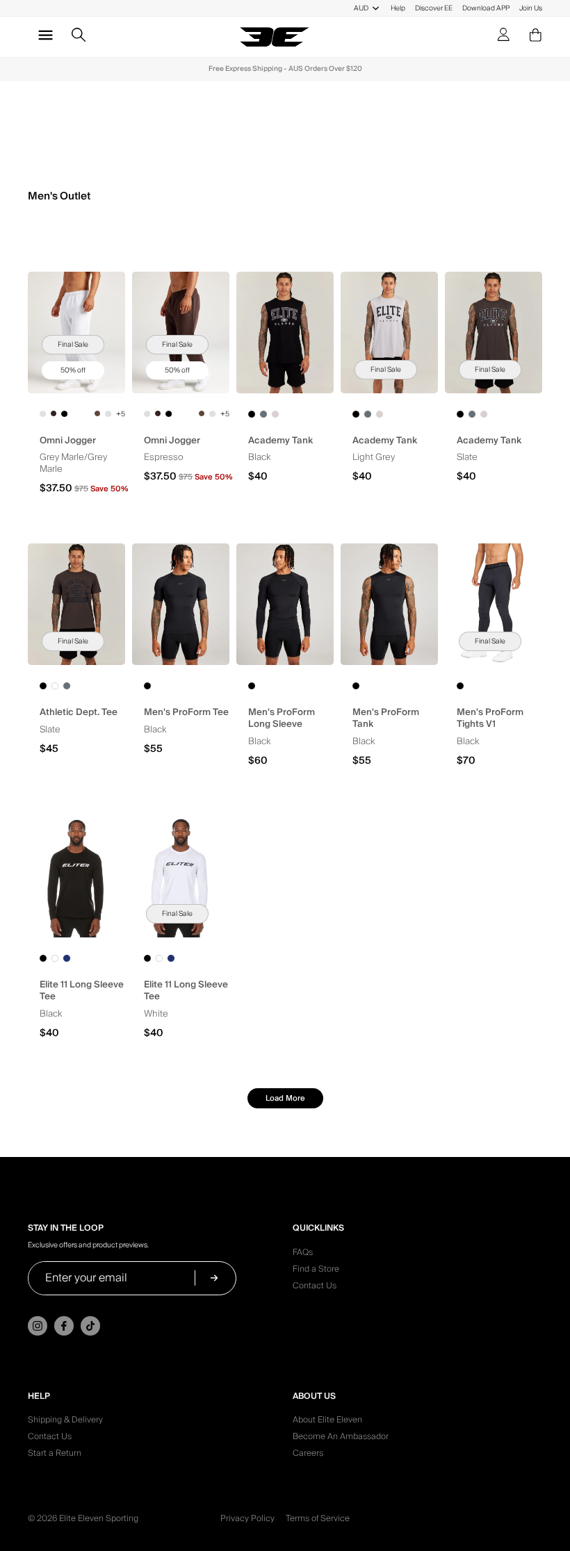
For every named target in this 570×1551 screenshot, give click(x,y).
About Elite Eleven (327, 1421)
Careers (308, 1455)
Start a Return (54, 1455)
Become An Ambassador (341, 1438)
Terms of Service (318, 1518)
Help (398, 8)
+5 (120, 414)
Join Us (530, 8)
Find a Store (316, 1271)
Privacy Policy (247, 1518)
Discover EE (434, 8)
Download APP (486, 8)
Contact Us (314, 1287)
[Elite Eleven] (274, 37)
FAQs (303, 1254)
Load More (285, 1098)
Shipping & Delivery (65, 1421)
